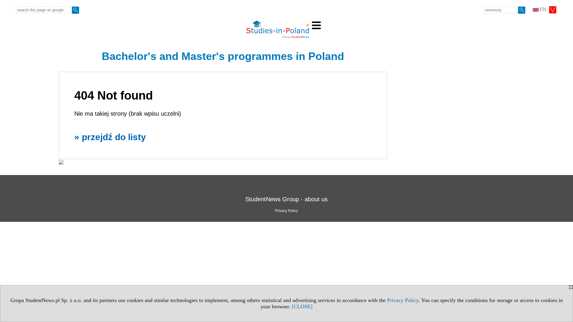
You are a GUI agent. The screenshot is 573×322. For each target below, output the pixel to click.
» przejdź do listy (110, 137)
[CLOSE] (302, 306)
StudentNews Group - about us (286, 199)
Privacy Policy (402, 300)
